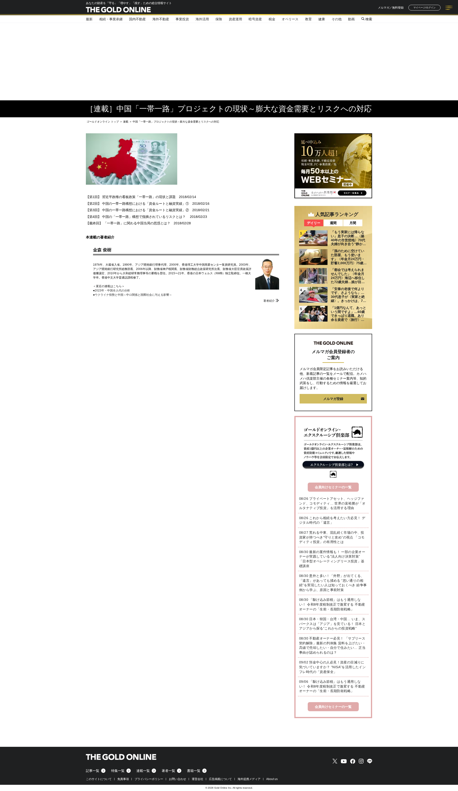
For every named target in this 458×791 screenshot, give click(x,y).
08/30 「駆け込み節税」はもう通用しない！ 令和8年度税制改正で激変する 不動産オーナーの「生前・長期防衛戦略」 (332, 604)
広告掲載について (220, 779)
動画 (351, 19)
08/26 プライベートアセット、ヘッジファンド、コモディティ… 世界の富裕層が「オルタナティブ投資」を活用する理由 (332, 503)
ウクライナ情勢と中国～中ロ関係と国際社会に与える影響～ (133, 294)
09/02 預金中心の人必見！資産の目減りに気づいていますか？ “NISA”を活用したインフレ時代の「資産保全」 (332, 666)
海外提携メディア (249, 779)
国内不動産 (137, 19)
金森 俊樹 (102, 250)
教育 (308, 19)
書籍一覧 (193, 771)
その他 (337, 19)
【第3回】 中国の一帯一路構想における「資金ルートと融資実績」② (137, 210)
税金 (272, 19)
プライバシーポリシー (149, 779)
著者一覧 (168, 771)
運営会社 (197, 779)
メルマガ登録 (333, 399)
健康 (321, 19)
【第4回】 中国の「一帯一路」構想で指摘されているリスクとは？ (136, 217)
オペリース (290, 19)
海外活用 (202, 19)
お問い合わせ (177, 779)
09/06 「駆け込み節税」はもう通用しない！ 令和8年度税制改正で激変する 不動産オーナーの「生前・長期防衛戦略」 (332, 686)
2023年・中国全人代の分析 (112, 290)
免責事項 (123, 779)
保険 (218, 19)
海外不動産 (160, 19)
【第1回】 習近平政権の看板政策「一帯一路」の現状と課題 (131, 197)
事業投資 (182, 19)
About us (272, 779)
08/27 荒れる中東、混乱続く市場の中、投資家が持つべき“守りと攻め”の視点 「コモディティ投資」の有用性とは (331, 537)
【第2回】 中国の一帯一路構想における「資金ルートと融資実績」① (137, 203)
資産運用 (235, 19)
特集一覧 (118, 771)
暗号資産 (255, 19)
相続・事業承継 (111, 19)
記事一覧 (92, 771)
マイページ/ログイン (424, 7)
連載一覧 (143, 771)
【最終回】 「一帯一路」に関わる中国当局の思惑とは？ (128, 223)
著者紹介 (269, 300)
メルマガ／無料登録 (391, 7)
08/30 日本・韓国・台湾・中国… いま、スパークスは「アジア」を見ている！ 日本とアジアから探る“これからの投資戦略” (332, 623)
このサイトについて (99, 779)
